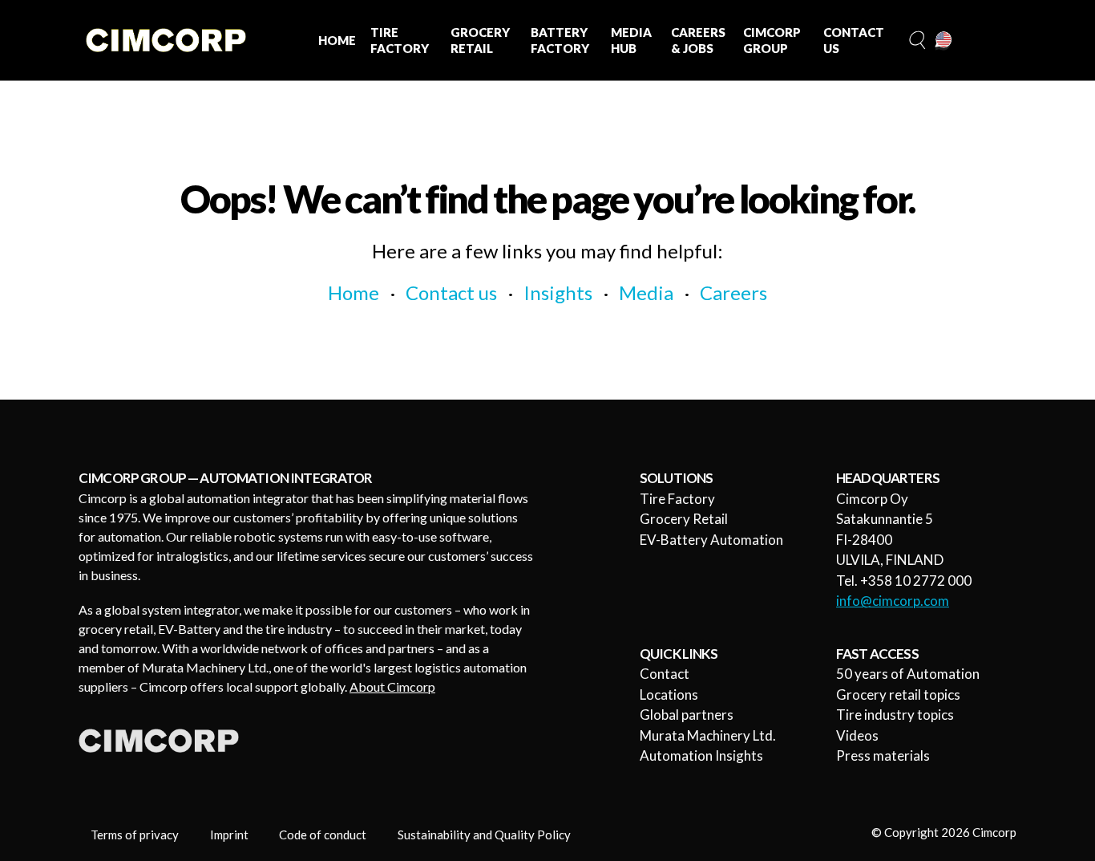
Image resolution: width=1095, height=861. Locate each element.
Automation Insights (701, 755)
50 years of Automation (908, 673)
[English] (944, 41)
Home (353, 292)
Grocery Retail (684, 518)
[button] (915, 40)
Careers (733, 292)
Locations (669, 694)
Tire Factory (677, 498)
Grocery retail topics (898, 694)
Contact (664, 673)
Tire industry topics (895, 714)
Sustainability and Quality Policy (484, 834)
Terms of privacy (135, 834)
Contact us (451, 292)
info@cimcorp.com (892, 600)
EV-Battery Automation (711, 539)
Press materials (883, 755)
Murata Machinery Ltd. (708, 735)
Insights (557, 292)
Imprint (229, 834)
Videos (857, 735)
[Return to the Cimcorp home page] (166, 40)
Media (646, 292)
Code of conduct (322, 834)
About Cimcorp (392, 686)
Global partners (686, 714)
